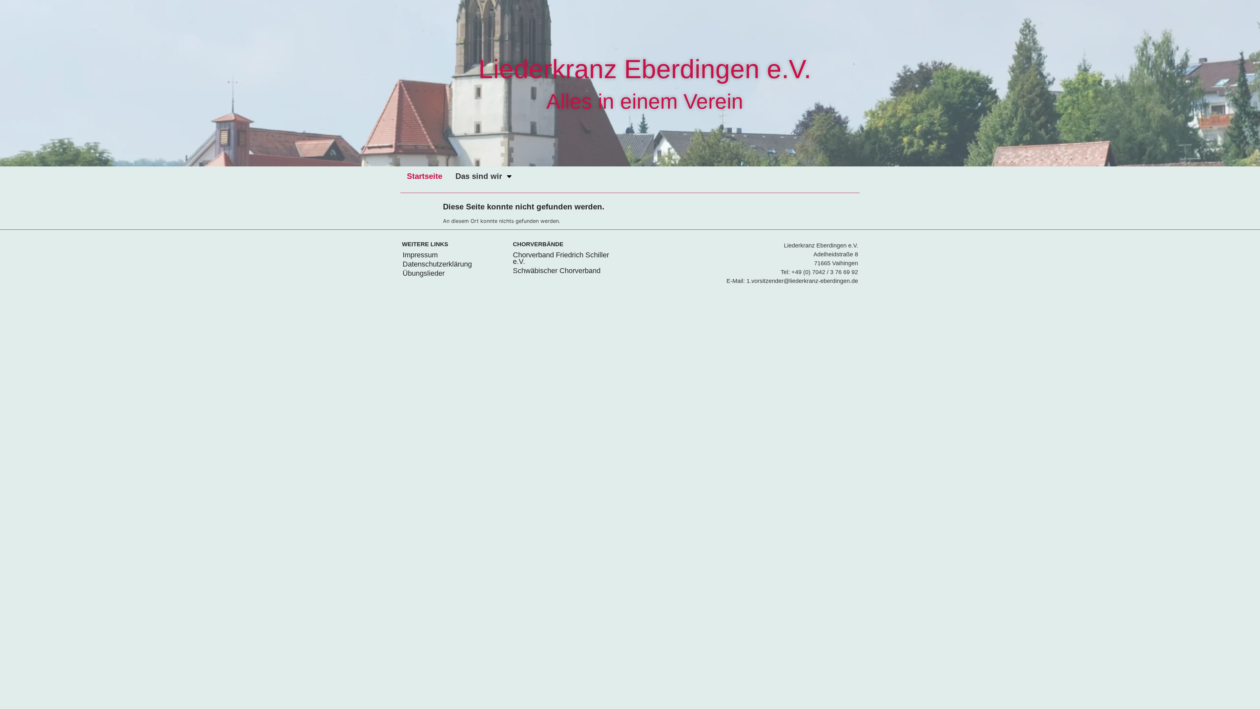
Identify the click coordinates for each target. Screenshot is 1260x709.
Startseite (424, 176)
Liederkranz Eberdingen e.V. (644, 69)
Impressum (420, 255)
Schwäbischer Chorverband (556, 271)
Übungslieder (424, 273)
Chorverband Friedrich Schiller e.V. (561, 258)
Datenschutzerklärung (437, 264)
